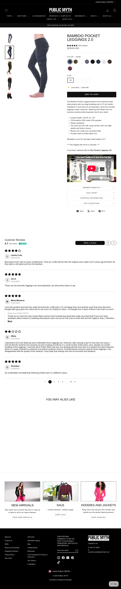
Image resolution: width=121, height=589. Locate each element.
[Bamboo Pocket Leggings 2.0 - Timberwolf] (26, 456)
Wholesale (31, 551)
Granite (70, 61)
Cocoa (109, 61)
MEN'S (94, 16)
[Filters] (108, 243)
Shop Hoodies (98, 517)
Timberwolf (104, 61)
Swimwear (80, 16)
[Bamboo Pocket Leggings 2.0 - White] (13, 456)
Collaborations (33, 548)
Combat (75, 61)
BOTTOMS (22, 16)
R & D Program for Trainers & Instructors (37, 556)
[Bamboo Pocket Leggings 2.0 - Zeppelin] (16, 456)
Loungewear (39, 16)
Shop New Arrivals (22, 517)
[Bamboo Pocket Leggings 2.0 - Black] (19, 456)
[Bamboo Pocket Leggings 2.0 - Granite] (6, 456)
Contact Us (8, 540)
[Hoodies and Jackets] (98, 491)
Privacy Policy (9, 555)
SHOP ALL (107, 16)
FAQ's (7, 544)
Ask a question (91, 203)
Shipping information (91, 198)
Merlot (70, 68)
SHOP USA (67, 19)
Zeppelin (87, 61)
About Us (8, 537)
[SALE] (60, 491)
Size (69, 75)
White (81, 61)
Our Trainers (32, 560)
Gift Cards (31, 537)
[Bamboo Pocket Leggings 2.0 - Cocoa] (29, 456)
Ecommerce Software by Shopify (60, 580)
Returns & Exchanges (12, 548)
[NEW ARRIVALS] (22, 491)
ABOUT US (52, 19)
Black (92, 61)
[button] (72, 45)
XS (70, 80)
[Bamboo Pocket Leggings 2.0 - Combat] (10, 456)
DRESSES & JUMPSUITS (60, 16)
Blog (29, 544)
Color (74, 57)
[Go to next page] (75, 381)
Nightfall (98, 61)
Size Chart (91, 193)
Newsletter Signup (34, 540)
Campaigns (31, 564)
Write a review (90, 243)
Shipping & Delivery (11, 551)
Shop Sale (60, 515)
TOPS (9, 16)
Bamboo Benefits (92, 187)
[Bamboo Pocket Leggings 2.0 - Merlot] (18, 459)
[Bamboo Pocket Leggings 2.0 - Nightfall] (22, 456)
